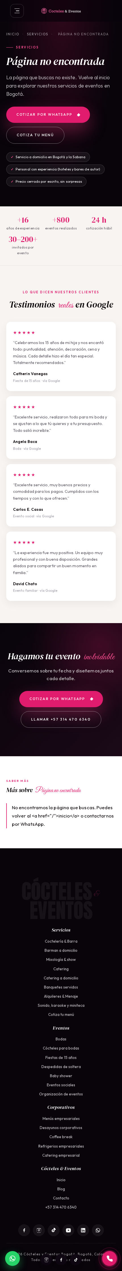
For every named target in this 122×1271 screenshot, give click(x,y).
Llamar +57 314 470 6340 (61, 719)
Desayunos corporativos (61, 1127)
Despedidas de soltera (61, 1066)
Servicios (37, 34)
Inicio (12, 34)
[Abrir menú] (17, 11)
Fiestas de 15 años (61, 1057)
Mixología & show (61, 959)
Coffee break (61, 1136)
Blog (61, 1189)
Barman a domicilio (61, 950)
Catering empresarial (61, 1155)
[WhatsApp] (98, 1230)
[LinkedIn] (83, 1230)
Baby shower (61, 1075)
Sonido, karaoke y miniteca (61, 1005)
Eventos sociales (61, 1085)
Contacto (61, 1198)
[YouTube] (68, 1230)
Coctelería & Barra (61, 941)
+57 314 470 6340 (61, 1207)
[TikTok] (75, 1259)
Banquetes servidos (61, 987)
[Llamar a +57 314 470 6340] (109, 1258)
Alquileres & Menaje (61, 996)
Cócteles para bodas (61, 1048)
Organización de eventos (61, 1094)
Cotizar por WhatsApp (44, 114)
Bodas (61, 1039)
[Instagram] (46, 1259)
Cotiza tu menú (35, 135)
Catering (61, 969)
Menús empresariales (61, 1118)
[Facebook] (61, 1259)
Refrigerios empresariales (61, 1146)
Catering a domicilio (61, 978)
